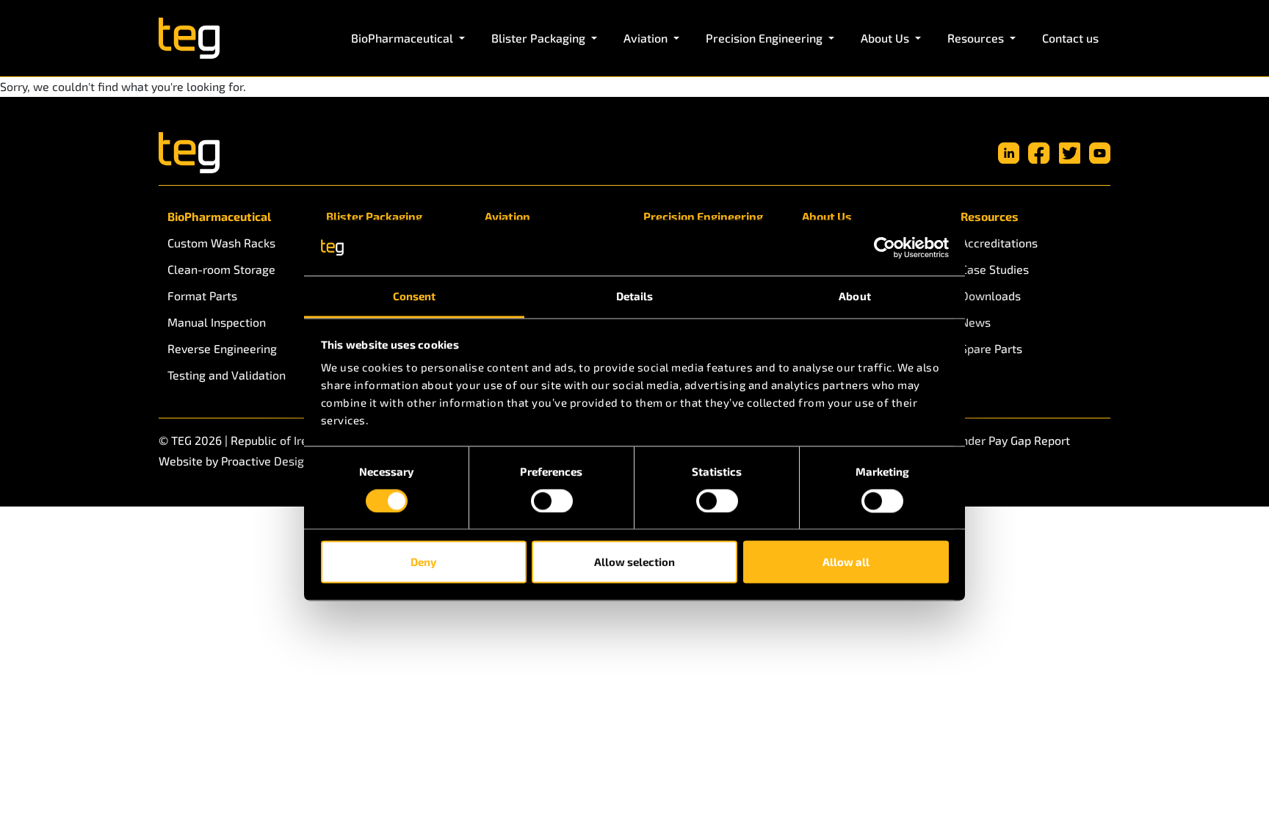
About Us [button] (886, 38)
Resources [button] (977, 38)
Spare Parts (991, 348)
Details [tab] (635, 296)
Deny (423, 562)
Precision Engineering (703, 216)
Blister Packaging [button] (539, 38)
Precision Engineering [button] (765, 38)
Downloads (991, 295)
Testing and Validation (226, 375)
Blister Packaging (374, 216)
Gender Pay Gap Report (1008, 440)
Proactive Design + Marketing (299, 461)
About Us (827, 216)
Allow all (846, 562)
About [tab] (855, 296)
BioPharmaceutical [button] (403, 38)
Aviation (507, 216)
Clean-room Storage (221, 269)
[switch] (552, 500)
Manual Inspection (216, 322)
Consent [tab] (414, 296)
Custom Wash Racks (221, 243)
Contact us (1070, 38)
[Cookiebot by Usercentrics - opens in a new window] (884, 247)
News (976, 322)
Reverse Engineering (222, 348)
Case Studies (995, 269)
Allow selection (634, 562)
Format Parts (202, 295)
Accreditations (999, 243)
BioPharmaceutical (219, 216)
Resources (990, 216)
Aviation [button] (646, 38)
